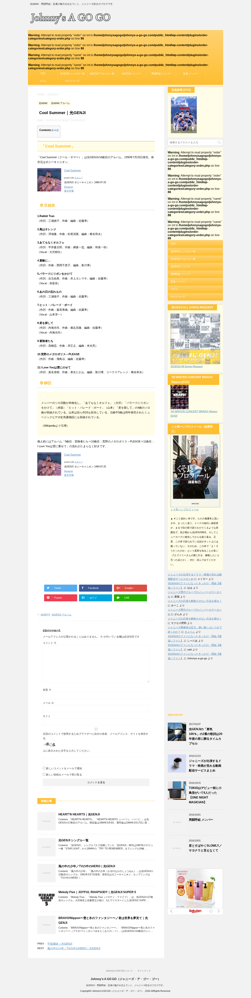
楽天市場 (69, 190)
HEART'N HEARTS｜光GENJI (79, 814)
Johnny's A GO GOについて (119, 971)
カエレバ (78, 178)
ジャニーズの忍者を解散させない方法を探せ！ (195, 600)
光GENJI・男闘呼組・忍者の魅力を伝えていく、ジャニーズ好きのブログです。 (125, 985)
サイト (47, 716)
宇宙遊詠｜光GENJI (59, 943)
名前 (47, 689)
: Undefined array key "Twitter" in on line (61, 589)
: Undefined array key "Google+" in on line (131, 589)
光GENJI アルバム (61, 614)
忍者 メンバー (190, 73)
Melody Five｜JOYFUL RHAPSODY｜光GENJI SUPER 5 (97, 892)
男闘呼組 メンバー (161, 73)
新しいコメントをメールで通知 (64, 768)
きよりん (190, 631)
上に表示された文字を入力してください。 (67, 750)
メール (48, 702)
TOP (42, 73)
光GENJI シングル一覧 (72, 73)
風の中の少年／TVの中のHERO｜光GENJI (86, 866)
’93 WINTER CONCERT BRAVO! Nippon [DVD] (194, 413)
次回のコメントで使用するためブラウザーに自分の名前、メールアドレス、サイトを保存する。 (95, 736)
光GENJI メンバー (131, 73)
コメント (49, 642)
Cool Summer (72, 170)
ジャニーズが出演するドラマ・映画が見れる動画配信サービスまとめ (205, 765)
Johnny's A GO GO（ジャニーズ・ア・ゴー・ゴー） (126, 979)
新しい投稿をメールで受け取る (64, 774)
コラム (42, 81)
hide (55, 130)
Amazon (68, 187)
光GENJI (45, 614)
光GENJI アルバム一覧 (102, 73)
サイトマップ (72, 81)
